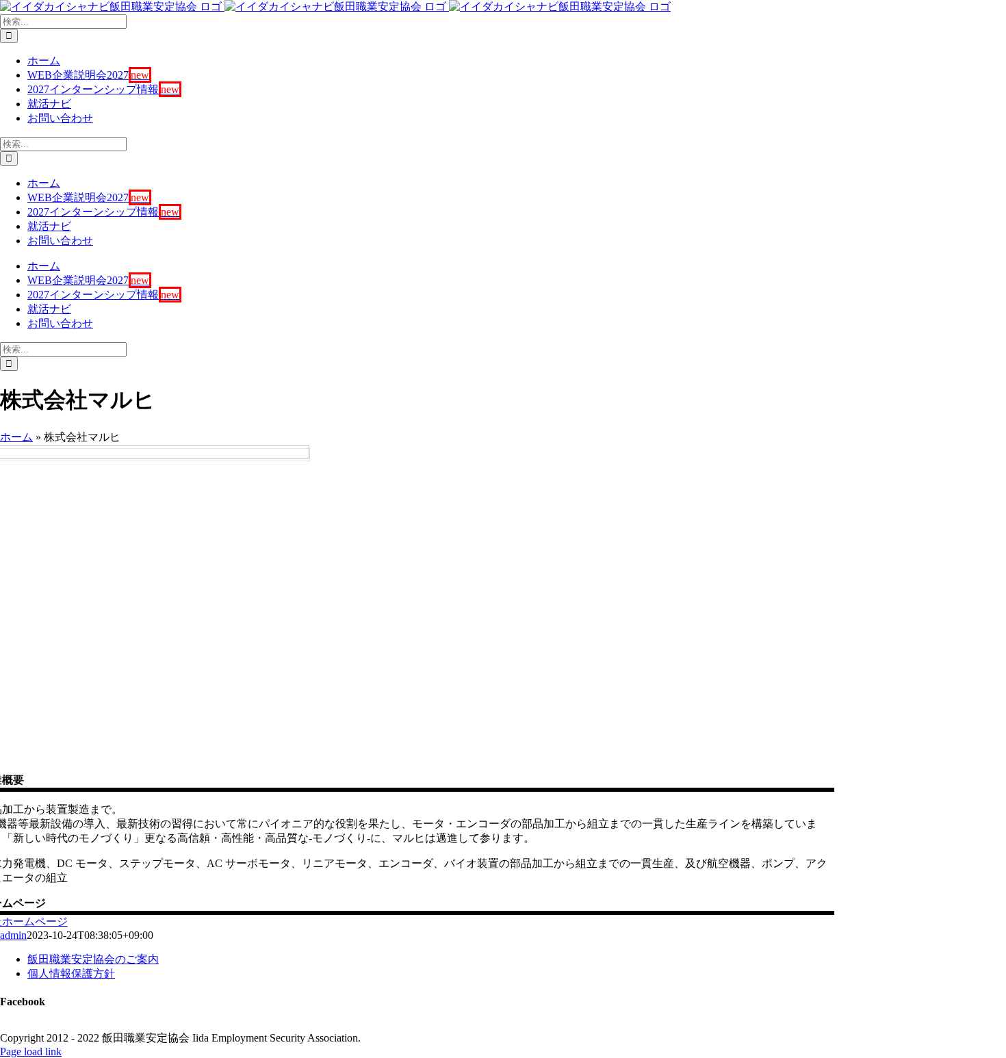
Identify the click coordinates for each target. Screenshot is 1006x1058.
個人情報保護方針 (71, 973)
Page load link (31, 1051)
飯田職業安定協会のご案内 (93, 959)
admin (13, 935)
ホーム (16, 437)
